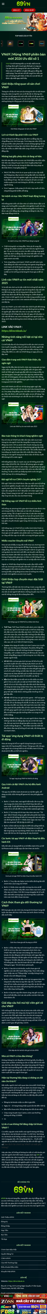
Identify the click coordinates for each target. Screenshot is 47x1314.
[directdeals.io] (23, 4)
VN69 (8, 63)
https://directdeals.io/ (14, 330)
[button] (3, 4)
